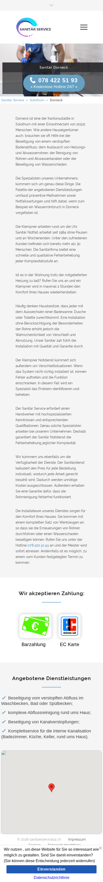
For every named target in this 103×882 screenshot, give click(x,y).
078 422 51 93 (58, 80)
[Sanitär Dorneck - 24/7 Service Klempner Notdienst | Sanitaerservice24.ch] (48, 27)
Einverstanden (51, 869)
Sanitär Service (12, 100)
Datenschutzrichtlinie (51, 878)
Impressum (77, 839)
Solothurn (37, 100)
